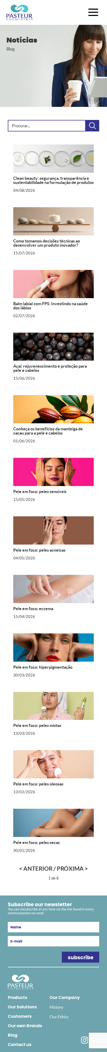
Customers (20, 1016)
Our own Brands (25, 1026)
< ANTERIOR (35, 868)
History (56, 1007)
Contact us (19, 1045)
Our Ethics (59, 1016)
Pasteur (19, 12)
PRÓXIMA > (72, 868)
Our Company (65, 998)
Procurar (92, 125)
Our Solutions (22, 1007)
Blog (12, 1035)
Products (17, 998)
